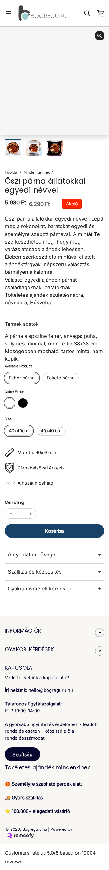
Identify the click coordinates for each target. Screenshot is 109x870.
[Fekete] (23, 403)
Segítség (22, 754)
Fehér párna (22, 378)
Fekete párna (60, 378)
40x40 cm (51, 430)
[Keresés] (87, 13)
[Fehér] (9, 403)
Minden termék (36, 172)
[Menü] (8, 13)
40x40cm (18, 430)
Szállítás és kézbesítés (35, 572)
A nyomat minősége (31, 554)
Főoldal (11, 172)
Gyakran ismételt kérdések (39, 589)
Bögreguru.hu (34, 829)
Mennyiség (14, 502)
